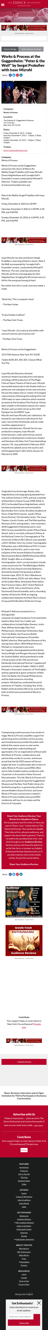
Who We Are (24, 1248)
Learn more (38, 1125)
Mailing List (24, 1216)
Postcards (24, 1171)
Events (24, 1193)
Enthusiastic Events (24, 1229)
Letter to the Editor (24, 1226)
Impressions (24, 1167)
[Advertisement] (24, 988)
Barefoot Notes (24, 1181)
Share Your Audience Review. (24, 864)
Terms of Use (24, 1281)
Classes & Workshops (24, 1197)
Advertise (24, 1233)
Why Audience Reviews (25, 1223)
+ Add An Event (24, 1062)
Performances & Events (31, 49)
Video (24, 1184)
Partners (24, 1265)
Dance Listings (10, 49)
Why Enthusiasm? (24, 1252)
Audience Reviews (24, 1219)
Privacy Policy (24, 1284)
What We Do (24, 1255)
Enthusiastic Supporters (25, 1239)
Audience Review (33, 841)
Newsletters (25, 1262)
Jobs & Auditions (24, 1200)
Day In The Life (24, 1174)
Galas (24, 1207)
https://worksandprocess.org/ (15, 150)
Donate (24, 1150)
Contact (24, 1278)
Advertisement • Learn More (24, 33)
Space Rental (24, 1203)
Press (24, 1259)
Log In (24, 1274)
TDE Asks (24, 1177)
